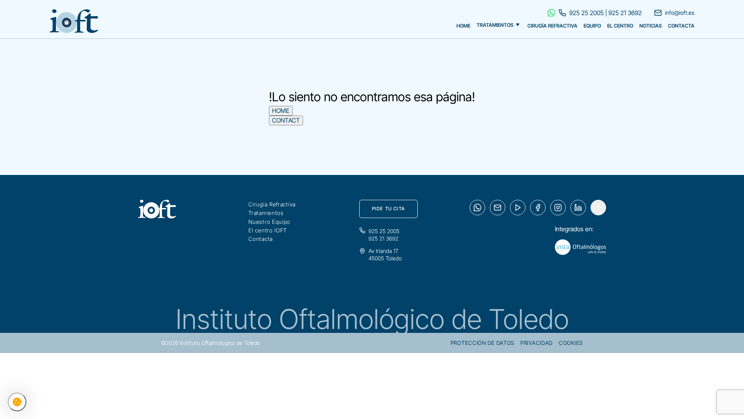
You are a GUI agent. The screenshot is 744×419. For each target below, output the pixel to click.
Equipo (592, 26)
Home (463, 26)
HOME (280, 110)
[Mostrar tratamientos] (517, 24)
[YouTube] (517, 207)
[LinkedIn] (578, 207)
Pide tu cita (388, 208)
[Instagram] (558, 207)
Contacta (681, 26)
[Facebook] (538, 207)
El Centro (620, 26)
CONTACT (286, 120)
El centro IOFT (267, 230)
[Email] (497, 207)
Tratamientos (495, 25)
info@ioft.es (679, 12)
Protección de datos (482, 342)
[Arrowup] (598, 207)
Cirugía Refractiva (552, 26)
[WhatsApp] (477, 207)
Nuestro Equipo (269, 221)
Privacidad (536, 342)
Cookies (571, 342)
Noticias (650, 26)
